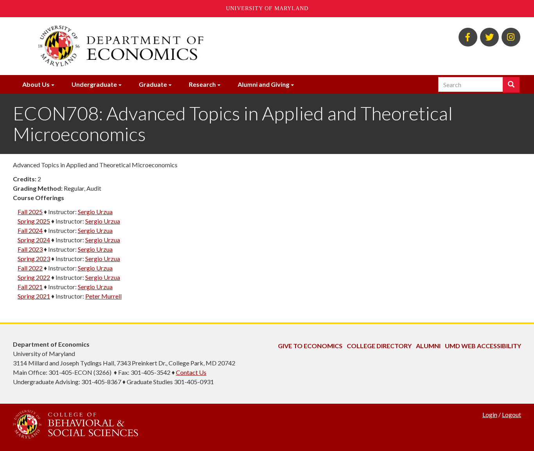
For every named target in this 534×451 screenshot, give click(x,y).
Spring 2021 (34, 296)
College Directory (379, 345)
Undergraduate (94, 84)
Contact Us (191, 372)
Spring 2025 (34, 221)
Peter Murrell (103, 296)
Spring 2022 (34, 277)
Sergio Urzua (95, 211)
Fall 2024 (30, 230)
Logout (511, 414)
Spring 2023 (34, 258)
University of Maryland (267, 8)
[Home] (180, 46)
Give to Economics (310, 345)
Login (489, 414)
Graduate (153, 84)
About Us (36, 84)
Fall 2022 (30, 268)
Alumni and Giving (263, 84)
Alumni (428, 345)
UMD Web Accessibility (483, 345)
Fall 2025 (30, 211)
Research (202, 84)
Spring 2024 (34, 239)
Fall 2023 (30, 249)
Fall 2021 (30, 286)
